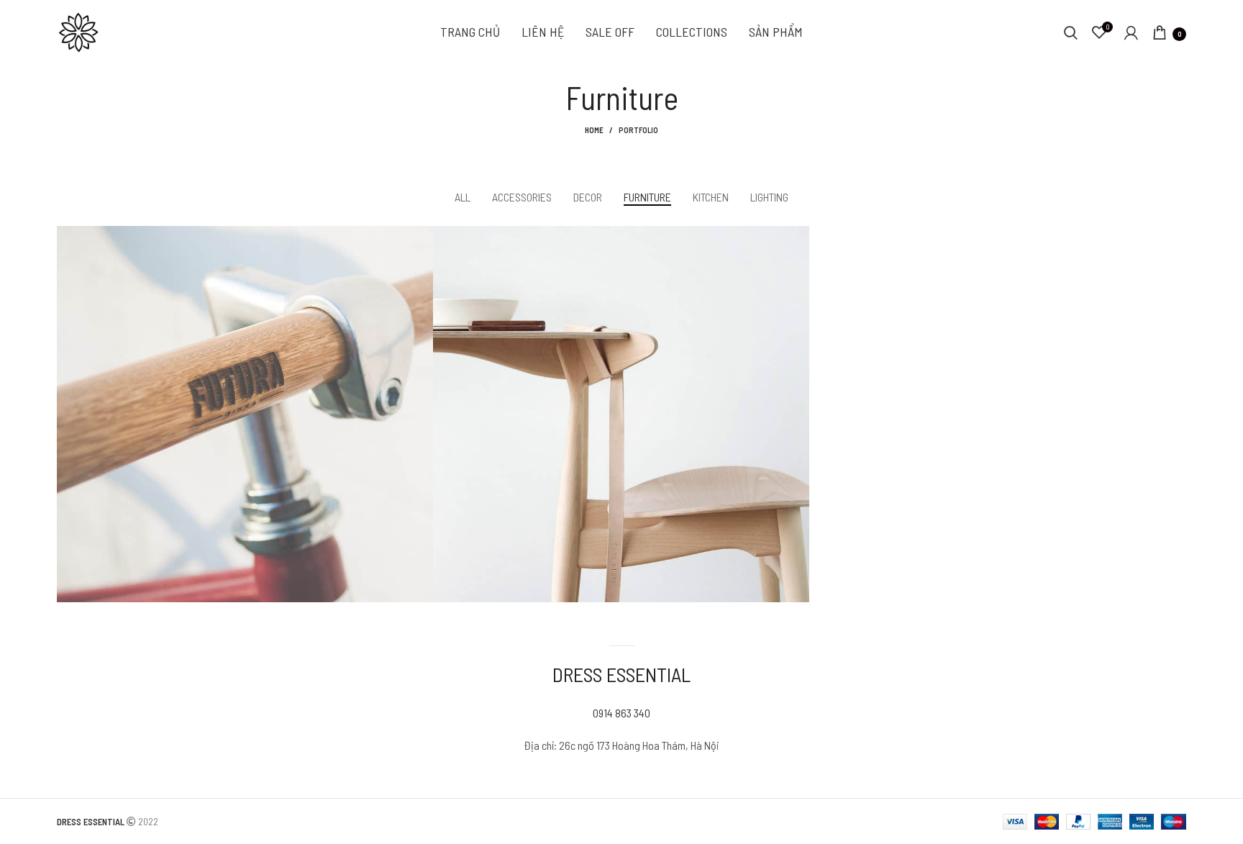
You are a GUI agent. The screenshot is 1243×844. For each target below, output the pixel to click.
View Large (422, 237)
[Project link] (245, 414)
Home (594, 130)
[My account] (1131, 32)
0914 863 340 (621, 713)
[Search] (1071, 32)
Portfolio (638, 130)
